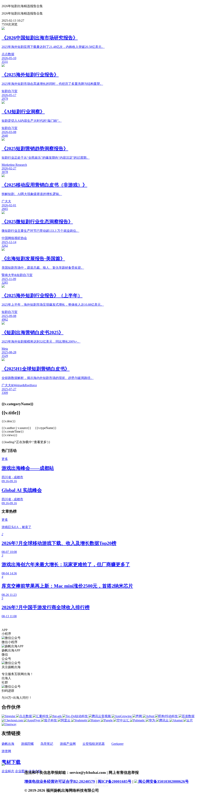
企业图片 (21, 771)
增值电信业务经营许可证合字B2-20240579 (59, 781)
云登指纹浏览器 (93, 743)
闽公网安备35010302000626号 (163, 781)
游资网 (6, 751)
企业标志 (8, 771)
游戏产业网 (68, 743)
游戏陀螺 (27, 743)
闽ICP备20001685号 (114, 781)
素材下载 (11, 762)
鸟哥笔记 (46, 743)
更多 (5, 459)
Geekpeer (117, 743)
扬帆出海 (8, 743)
